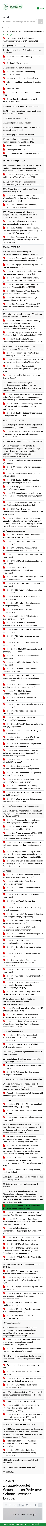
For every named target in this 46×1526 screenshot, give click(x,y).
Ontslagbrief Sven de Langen (17, 63)
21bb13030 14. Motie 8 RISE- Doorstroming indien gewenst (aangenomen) (22, 922)
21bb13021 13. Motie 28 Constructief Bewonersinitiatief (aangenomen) (19, 719)
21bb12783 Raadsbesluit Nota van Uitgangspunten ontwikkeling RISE (18, 828)
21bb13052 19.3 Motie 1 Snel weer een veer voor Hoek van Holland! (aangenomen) (22, 1379)
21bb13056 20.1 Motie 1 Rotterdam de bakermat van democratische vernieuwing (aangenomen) (20, 1452)
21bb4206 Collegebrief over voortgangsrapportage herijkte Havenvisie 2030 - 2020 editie (22, 1230)
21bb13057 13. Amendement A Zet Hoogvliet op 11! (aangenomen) (22, 732)
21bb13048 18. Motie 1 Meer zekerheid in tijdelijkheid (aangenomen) (21, 1304)
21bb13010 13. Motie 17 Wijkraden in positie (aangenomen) (22, 644)
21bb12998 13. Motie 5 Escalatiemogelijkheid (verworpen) (22, 562)
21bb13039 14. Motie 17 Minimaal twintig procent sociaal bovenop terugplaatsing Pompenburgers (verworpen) (21, 985)
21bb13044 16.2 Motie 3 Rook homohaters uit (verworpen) (22, 1118)
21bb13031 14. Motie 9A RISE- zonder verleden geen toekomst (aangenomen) (19, 928)
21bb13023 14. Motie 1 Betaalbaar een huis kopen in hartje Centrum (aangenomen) (21, 876)
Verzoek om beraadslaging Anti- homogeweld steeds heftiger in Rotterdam (23, 1094)
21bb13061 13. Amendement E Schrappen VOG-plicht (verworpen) (21, 761)
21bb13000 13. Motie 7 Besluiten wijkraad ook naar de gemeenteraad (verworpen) (23, 578)
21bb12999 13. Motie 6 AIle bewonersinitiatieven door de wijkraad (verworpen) (18, 570)
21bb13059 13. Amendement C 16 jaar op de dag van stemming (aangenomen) (22, 745)
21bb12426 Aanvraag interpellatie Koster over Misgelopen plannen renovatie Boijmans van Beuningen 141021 (23, 434)
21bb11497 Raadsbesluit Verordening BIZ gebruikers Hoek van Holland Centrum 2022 (21, 279)
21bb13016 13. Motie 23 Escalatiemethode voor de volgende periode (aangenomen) (21, 686)
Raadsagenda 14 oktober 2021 (18, 146)
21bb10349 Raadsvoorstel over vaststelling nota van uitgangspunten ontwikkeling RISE (21, 821)
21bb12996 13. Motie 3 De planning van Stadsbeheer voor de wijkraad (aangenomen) (21, 549)
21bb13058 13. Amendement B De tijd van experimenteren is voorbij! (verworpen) (21, 738)
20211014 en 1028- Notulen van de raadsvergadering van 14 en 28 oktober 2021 (20, 39)
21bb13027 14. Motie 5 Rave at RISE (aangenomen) (19, 902)
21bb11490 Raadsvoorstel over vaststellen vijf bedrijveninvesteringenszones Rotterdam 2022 (23, 259)
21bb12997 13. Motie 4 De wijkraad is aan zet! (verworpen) (22, 556)
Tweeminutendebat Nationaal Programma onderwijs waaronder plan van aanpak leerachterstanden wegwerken (21, 1342)
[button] (40, 21)
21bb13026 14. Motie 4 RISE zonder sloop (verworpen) (21, 895)
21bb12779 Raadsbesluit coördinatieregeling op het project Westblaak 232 (22, 414)
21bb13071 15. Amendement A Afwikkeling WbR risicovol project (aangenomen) (21, 1045)
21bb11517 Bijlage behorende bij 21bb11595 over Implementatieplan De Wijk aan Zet (22, 504)
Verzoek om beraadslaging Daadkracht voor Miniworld (22, 1066)
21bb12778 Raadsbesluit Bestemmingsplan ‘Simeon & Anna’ (21, 376)
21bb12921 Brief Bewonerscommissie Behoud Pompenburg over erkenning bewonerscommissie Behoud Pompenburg (23, 863)
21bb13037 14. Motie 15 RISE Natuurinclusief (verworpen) (22, 970)
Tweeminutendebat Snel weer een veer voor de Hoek (22, 1366)
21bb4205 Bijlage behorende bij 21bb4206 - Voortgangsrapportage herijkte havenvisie (22, 1238)
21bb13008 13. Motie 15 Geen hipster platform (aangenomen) (23, 630)
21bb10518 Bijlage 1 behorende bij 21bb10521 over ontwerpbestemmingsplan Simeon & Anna (23, 361)
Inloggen (33, 1524)
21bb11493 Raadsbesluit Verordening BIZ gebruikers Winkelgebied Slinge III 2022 (21, 285)
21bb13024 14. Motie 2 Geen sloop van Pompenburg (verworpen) (20, 882)
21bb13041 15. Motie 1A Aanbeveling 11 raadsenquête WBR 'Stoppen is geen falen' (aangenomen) (20, 1037)
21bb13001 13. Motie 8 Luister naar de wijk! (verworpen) (22, 584)
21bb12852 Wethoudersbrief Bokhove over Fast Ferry (21, 1373)
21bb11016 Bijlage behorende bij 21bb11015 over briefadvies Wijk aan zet (22, 488)
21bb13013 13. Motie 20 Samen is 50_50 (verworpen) (21, 663)
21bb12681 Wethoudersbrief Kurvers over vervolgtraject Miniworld (21, 1073)
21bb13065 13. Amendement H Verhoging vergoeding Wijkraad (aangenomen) (21, 780)
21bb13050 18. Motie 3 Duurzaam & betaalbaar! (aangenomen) (19, 1317)
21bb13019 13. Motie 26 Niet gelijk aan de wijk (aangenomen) (23, 705)
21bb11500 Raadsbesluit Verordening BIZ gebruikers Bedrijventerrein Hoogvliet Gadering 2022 (21, 306)
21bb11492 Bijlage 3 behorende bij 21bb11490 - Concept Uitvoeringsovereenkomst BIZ (23, 272)
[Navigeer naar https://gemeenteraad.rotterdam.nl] (13, 8)
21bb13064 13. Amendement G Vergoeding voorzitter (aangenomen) (22, 774)
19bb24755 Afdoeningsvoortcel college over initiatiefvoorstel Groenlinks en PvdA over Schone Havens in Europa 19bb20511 (22, 1221)
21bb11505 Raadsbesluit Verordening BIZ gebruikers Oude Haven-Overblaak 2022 (21, 292)
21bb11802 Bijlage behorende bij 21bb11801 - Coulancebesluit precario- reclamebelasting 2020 (22, 334)
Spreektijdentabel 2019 (15, 150)
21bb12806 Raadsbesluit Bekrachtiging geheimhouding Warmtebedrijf (20, 206)
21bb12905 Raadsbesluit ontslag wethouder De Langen (22, 58)
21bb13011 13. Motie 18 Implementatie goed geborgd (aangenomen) (22, 650)
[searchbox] (19, 21)
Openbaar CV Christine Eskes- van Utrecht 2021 (21, 94)
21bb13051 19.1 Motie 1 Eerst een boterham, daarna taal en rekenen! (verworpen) (22, 1350)
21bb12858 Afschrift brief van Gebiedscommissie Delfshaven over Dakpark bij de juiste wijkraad (23, 511)
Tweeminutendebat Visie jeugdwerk (20, 1401)
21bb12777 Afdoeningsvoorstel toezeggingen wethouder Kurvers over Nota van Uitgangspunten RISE (23, 845)
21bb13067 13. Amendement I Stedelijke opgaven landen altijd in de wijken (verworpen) (21, 787)
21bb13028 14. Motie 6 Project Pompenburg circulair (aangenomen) (22, 909)
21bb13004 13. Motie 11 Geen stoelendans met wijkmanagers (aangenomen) (21, 604)
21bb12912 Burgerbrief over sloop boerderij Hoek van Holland (22, 1171)
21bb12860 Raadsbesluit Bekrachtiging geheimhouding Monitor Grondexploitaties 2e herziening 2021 (21, 239)
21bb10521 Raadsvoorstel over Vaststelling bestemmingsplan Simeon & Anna (21, 354)
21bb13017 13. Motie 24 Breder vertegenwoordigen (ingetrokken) (17, 692)
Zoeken (4, 17)
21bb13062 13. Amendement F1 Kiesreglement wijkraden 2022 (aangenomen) (21, 767)
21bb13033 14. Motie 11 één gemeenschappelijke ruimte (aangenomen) (20, 941)
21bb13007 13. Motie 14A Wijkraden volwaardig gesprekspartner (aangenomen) (20, 624)
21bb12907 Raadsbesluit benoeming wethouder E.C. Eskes (19, 73)
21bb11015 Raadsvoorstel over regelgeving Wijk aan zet (22, 461)
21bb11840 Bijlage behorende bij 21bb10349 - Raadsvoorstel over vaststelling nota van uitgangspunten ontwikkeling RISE (23, 835)
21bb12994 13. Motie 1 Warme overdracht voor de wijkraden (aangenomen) (21, 536)
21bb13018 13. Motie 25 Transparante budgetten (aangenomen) (19, 699)
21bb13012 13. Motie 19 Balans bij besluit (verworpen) (21, 657)
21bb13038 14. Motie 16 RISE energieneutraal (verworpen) (23, 977)
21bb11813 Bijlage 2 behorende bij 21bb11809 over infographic (23, 1288)
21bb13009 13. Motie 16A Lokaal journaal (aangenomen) (21, 637)
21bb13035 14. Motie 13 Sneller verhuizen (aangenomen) (21, 955)
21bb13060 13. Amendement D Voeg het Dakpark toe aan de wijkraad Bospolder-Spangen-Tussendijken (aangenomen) (22, 753)
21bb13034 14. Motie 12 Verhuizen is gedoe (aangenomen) (22, 948)
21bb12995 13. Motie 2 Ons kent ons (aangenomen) (19, 542)
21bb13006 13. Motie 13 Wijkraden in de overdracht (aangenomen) (20, 617)
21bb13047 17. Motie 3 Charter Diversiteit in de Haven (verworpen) (23, 1258)
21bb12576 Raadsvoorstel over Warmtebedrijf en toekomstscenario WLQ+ (23, 1009)
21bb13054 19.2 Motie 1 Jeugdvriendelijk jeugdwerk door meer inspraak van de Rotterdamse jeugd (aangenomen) (21, 1408)
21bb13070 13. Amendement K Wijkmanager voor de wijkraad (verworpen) (22, 800)
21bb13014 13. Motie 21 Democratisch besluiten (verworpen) (20, 670)
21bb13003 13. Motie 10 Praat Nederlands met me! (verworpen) (21, 598)
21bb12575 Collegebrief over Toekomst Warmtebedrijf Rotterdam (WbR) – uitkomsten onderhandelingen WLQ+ (21, 198)
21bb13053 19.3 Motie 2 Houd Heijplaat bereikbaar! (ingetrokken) (20, 1386)
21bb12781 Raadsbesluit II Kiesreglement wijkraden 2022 (21, 475)
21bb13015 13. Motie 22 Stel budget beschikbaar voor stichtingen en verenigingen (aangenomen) (21, 678)
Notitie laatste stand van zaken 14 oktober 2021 (21, 155)
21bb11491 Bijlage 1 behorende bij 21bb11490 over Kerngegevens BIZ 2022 (23, 266)
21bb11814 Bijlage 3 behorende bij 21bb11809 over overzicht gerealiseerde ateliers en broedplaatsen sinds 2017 (23, 1296)
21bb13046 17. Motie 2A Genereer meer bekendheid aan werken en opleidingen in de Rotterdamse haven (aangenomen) (20, 1250)
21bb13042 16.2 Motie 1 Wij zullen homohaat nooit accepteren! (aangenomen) (22, 1105)
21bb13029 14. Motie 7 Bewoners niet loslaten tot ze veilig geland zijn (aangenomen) (23, 915)
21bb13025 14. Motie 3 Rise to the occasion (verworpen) (21, 889)
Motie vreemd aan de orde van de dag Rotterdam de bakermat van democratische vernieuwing (20, 1443)
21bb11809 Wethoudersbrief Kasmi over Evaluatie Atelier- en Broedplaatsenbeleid (20, 1272)
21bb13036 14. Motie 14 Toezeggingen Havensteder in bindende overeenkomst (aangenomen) (20, 962)
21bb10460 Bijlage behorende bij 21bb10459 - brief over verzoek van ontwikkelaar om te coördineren (23, 406)
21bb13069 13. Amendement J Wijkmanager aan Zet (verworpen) (22, 793)
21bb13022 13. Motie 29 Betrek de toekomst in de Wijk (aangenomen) (23, 725)
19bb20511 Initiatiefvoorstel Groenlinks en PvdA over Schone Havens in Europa (21, 1207)
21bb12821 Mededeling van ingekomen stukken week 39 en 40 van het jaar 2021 (20, 176)
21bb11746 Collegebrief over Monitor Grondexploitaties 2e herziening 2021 (19, 222)
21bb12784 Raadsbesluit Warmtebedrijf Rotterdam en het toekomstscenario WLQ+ (20, 1016)
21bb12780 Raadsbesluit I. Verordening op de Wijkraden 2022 (22, 468)
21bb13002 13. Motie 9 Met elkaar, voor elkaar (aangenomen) (23, 591)
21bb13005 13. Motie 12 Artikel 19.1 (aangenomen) (18, 611)
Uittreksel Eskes (12, 89)
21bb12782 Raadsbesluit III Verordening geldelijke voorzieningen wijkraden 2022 (21, 481)
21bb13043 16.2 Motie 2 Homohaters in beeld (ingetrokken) (22, 1112)
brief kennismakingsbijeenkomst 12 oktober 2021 (22, 83)
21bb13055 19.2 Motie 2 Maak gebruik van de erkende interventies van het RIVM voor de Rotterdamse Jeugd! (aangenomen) (22, 1417)
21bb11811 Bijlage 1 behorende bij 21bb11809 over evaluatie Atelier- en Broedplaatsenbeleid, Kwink (23, 1280)
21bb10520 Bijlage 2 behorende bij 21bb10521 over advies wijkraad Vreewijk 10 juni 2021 (22, 368)
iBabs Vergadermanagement (14, 1524)
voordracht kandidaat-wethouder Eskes (22, 78)
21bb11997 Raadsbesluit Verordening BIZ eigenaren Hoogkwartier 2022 (21, 299)
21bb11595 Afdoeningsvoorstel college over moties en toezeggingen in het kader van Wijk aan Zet (22, 495)
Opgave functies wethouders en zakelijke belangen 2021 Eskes (21, 100)
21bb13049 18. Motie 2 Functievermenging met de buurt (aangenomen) (21, 1310)
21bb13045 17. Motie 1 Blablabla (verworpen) (24, 1244)
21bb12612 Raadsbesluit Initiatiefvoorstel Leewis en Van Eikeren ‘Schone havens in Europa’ (22, 1213)
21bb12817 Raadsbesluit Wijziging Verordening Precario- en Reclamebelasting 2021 (22, 340)
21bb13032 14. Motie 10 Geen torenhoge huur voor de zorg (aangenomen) (23, 935)
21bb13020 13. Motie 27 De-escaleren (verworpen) (19, 712)
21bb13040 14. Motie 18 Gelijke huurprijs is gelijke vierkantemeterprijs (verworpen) (21, 993)
